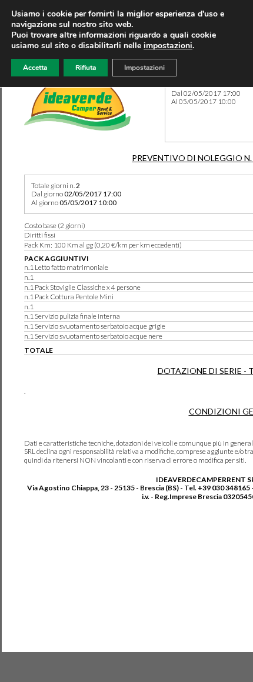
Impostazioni (144, 67)
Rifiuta (85, 67)
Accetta (35, 67)
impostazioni (168, 46)
